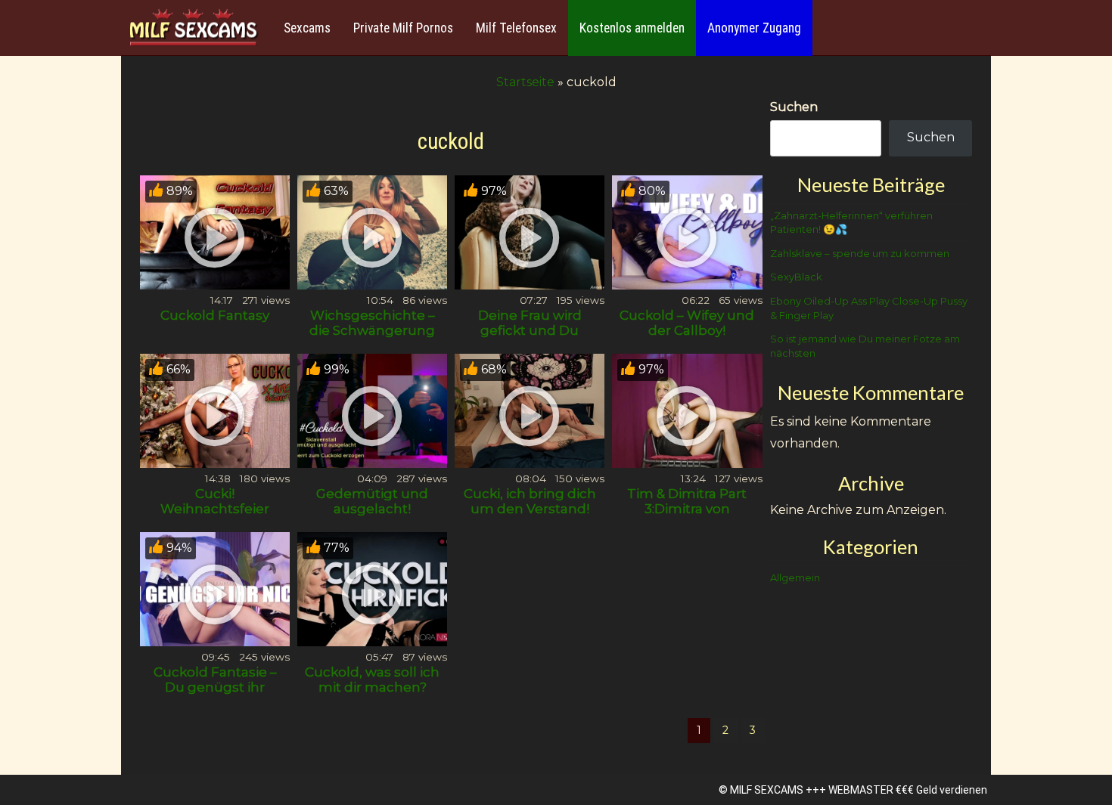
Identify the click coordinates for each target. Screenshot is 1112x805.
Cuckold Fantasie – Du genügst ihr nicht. (215, 687)
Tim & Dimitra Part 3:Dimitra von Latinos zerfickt (687, 508)
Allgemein (795, 577)
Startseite (525, 82)
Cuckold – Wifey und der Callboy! (687, 323)
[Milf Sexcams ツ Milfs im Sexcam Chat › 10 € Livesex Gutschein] (193, 28)
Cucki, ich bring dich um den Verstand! (530, 501)
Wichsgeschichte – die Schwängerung (372, 323)
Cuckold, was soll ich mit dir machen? (372, 679)
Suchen (794, 107)
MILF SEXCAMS (766, 790)
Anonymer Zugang (754, 28)
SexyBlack (796, 277)
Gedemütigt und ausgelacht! (372, 501)
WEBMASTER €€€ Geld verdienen (907, 790)
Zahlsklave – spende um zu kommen (859, 253)
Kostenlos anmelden (632, 28)
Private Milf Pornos (403, 28)
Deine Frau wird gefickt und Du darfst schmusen (530, 330)
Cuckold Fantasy (214, 315)
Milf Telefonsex (516, 28)
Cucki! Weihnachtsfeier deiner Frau (214, 508)
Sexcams (307, 28)
